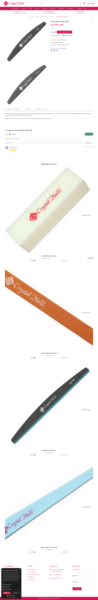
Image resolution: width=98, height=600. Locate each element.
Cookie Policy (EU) (31, 579)
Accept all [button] (6, 592)
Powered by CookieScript (11, 597)
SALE (85, 8)
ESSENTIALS (61, 8)
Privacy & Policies (31, 572)
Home (32, 16)
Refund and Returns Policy (33, 574)
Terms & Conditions (32, 569)
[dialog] (11, 583)
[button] (86, 215)
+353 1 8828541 (56, 574)
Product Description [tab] (12, 109)
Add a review (89, 134)
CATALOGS (79, 8)
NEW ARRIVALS (15, 8)
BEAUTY (37, 8)
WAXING (45, 8)
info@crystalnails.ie (56, 578)
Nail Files (52, 16)
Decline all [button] (15, 592)
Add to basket (65, 32)
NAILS (30, 8)
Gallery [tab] (27, 109)
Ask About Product (68, 35)
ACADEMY (23, 8)
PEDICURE (52, 8)
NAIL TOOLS (44, 16)
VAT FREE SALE (31, 577)
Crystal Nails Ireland (46, 598)
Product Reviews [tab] (41, 109)
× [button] (19, 569)
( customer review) (61, 39)
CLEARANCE (70, 8)
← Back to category (58, 48)
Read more (5, 581)
